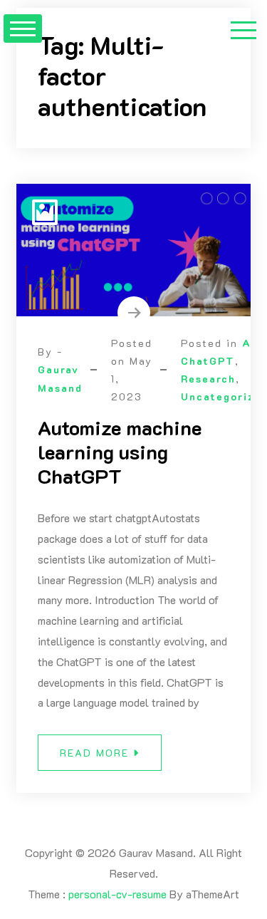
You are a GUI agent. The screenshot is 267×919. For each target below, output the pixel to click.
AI (249, 343)
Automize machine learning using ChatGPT (119, 451)
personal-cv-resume (117, 893)
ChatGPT (208, 361)
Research (208, 378)
